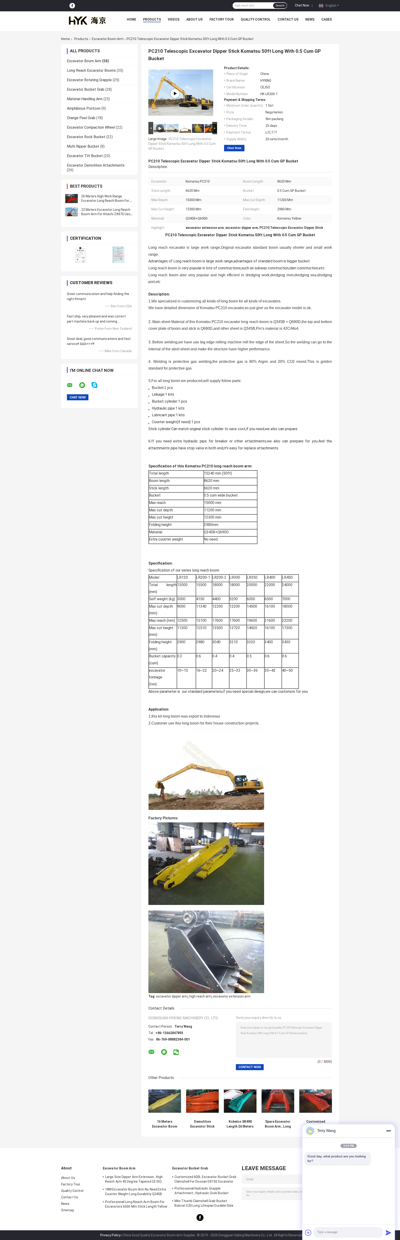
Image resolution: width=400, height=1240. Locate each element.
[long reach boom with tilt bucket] (175, 93)
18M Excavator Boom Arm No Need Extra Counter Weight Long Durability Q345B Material (135, 1192)
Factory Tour (221, 19)
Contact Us (288, 19)
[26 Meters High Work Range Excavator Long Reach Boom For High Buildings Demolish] (71, 198)
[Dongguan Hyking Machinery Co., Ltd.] (86, 21)
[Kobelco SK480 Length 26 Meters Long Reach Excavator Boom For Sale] (240, 1101)
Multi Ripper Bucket (83, 146)
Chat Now (302, 5)
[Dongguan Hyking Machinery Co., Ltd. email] (72, 385)
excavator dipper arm (172, 996)
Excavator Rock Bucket (86, 137)
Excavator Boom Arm (107, 39)
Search (279, 5)
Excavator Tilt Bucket (85, 156)
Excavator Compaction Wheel (91, 127)
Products (152, 19)
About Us (194, 19)
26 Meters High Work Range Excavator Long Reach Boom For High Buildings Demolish (105, 200)
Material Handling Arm (85, 99)
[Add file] (308, 1233)
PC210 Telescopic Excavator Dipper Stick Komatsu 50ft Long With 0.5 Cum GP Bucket (182, 143)
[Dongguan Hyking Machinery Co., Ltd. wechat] (176, 1052)
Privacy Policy (110, 1235)
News (309, 19)
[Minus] (388, 1131)
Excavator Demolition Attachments (96, 165)
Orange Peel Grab (81, 118)
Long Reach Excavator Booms (91, 70)
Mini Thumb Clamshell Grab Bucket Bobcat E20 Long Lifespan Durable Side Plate (204, 1204)
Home (131, 19)
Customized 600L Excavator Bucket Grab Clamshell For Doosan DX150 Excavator (205, 1179)
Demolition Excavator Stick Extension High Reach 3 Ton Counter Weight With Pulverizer (202, 1124)
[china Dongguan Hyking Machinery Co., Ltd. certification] (80, 254)
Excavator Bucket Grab (85, 89)
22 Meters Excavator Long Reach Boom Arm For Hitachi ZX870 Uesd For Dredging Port (106, 214)
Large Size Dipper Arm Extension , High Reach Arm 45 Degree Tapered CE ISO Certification (134, 1180)
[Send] (388, 1233)
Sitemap (67, 1210)
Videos (173, 19)
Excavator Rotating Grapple (89, 80)
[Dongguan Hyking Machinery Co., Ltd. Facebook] (72, 6)
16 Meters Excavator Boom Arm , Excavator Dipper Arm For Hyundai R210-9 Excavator (164, 1124)
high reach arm (200, 996)
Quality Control (256, 19)
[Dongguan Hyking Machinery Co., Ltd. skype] (97, 385)
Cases (326, 19)
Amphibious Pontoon (83, 108)
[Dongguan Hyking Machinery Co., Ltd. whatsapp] (85, 385)
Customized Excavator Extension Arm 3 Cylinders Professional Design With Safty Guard (315, 1124)
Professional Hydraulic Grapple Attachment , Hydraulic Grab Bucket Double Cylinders (201, 1191)
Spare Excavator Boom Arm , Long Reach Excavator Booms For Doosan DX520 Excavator (278, 1124)
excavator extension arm (231, 996)
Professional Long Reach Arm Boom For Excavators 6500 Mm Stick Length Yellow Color (136, 1205)
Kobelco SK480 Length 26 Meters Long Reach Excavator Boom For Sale (240, 1124)
